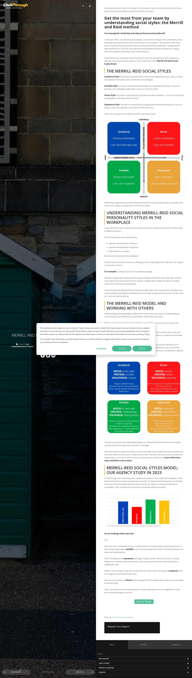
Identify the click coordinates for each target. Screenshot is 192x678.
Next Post (80, 672)
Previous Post (16, 672)
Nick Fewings (117, 617)
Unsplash (129, 617)
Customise (101, 348)
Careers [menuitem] (102, 672)
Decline (142, 348)
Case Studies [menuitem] (104, 663)
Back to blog (48, 672)
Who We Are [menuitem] (104, 659)
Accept (122, 348)
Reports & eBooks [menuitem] (106, 668)
